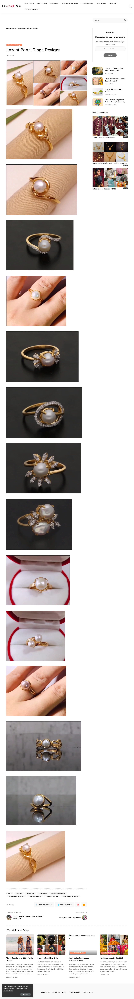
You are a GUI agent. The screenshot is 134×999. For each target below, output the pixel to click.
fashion (19, 893)
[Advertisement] (62, 28)
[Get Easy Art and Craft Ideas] (11, 6)
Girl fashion (43, 893)
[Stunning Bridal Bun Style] (51, 944)
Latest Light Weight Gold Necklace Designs (109, 163)
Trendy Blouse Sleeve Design (104, 137)
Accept (25, 994)
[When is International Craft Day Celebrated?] (97, 81)
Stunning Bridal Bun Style (47, 958)
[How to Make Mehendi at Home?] (97, 92)
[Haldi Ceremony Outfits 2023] (114, 944)
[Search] (130, 6)
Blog (11, 952)
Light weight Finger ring (16, 896)
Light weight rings (35, 896)
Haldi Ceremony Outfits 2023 (111, 958)
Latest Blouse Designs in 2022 (104, 189)
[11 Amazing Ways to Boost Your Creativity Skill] (97, 71)
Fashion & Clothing (14, 45)
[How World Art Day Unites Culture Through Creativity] (97, 102)
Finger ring (30, 893)
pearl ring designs (52, 896)
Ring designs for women (70, 896)
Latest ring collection (58, 893)
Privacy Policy (8, 991)
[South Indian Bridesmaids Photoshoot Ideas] (83, 944)
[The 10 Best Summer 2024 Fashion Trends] (20, 944)
